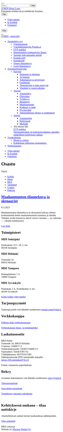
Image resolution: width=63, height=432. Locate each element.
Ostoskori (12, 25)
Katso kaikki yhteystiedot (13, 296)
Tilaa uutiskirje (8, 421)
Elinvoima (25, 96)
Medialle (24, 123)
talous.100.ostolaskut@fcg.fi (15, 360)
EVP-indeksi (19, 49)
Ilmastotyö (25, 102)
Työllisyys (25, 99)
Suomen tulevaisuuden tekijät (27, 55)
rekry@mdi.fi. (54, 378)
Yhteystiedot (13, 19)
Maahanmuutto (27, 104)
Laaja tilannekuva (22, 66)
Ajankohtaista (14, 137)
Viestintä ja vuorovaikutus (32, 88)
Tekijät (16, 115)
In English (12, 22)
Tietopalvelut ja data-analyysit (34, 85)
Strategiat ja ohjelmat (30, 74)
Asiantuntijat (26, 118)
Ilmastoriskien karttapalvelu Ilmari (30, 52)
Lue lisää (5, 226)
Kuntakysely (19, 58)
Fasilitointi (25, 82)
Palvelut (17, 71)
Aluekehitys (25, 93)
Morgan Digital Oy (22, 429)
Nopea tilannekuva (22, 63)
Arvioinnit (25, 77)
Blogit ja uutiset (21, 140)
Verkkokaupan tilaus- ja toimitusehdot (19, 327)
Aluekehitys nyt (15, 41)
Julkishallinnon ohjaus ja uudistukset (37, 113)
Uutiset (10, 187)
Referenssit (25, 121)
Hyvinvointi (25, 110)
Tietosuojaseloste (9, 383)
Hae (4, 14)
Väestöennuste (20, 44)
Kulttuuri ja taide (28, 107)
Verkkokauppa (14, 145)
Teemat (16, 91)
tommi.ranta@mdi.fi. (51, 309)
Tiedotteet (12, 185)
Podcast (11, 190)
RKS (9, 182)
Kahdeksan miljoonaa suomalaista (30, 143)
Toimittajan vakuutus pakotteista (16, 393)
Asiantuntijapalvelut (17, 69)
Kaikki (10, 176)
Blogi (10, 179)
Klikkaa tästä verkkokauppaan (15, 322)
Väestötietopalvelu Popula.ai (27, 47)
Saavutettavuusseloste (11, 388)
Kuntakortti (18, 60)
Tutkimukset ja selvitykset (32, 80)
